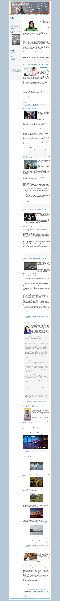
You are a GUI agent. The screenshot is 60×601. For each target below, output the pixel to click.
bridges (38, 545)
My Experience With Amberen (15, 25)
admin (30, 18)
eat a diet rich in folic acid (45, 90)
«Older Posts (25, 596)
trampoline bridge (26, 546)
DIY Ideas (12, 51)
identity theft (44, 591)
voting (46, 401)
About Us (12, 77)
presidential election (42, 401)
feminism (47, 450)
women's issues (26, 317)
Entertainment (45, 14)
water (40, 91)
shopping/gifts (13, 59)
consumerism (44, 450)
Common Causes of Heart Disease (15, 69)
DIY (38, 14)
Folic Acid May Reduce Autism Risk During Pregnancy (35, 64)
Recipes (12, 57)
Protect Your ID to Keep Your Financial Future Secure (35, 550)
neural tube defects (44, 104)
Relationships (28, 14)
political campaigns (30, 234)
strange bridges (46, 545)
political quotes (45, 316)
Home (41, 14)
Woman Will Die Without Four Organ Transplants (34, 108)
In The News (29, 104)
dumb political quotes (40, 316)
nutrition (25, 105)
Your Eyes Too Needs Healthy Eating (16, 65)
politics (38, 401)
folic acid (40, 104)
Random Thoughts (13, 56)
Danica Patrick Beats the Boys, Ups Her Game (34, 17)
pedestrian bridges (41, 545)
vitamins (37, 105)
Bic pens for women (39, 450)
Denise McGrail (32, 322)
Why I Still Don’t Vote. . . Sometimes (31, 321)
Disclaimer (38, 598)
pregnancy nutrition (33, 105)
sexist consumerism (26, 451)
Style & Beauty (22, 14)
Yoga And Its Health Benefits (15, 68)
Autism (37, 104)
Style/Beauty (13, 60)
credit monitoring (39, 591)
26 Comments (37, 551)
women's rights (30, 317)
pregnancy (28, 105)
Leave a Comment (35, 18)
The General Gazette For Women (30, 4)
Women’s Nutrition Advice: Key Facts (16, 70)
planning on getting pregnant (43, 67)
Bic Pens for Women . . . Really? (31, 405)
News (11, 14)
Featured (12, 53)
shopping (35, 14)
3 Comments (36, 406)
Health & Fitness (16, 14)
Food (32, 14)
